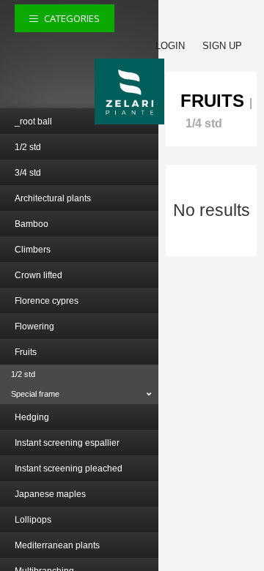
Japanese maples (50, 494)
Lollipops (33, 520)
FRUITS (212, 101)
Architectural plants (53, 198)
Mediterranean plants (57, 545)
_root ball (33, 121)
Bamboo (31, 224)
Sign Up (222, 45)
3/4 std (28, 173)
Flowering (34, 326)
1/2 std (28, 147)
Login (170, 45)
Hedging (32, 417)
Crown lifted (38, 275)
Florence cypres (46, 301)
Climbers (33, 250)
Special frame (35, 393)
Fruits (26, 352)
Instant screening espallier (67, 443)
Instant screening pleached (68, 468)
